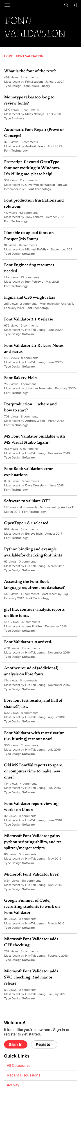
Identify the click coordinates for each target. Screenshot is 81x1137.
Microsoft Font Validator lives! (31, 875)
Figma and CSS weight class (29, 298)
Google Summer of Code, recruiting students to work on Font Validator (32, 907)
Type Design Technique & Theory (27, 86)
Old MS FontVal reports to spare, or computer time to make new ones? (33, 771)
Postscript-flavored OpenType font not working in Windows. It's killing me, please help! (32, 168)
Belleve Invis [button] (34, 533)
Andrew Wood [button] (35, 421)
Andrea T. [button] (67, 303)
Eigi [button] (65, 594)
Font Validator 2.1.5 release (28, 320)
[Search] (66, 5)
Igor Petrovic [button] (34, 281)
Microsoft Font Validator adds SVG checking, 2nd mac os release (31, 977)
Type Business (14, 118)
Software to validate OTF (27, 501)
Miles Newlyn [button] (34, 114)
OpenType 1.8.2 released (26, 523)
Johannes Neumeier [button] (39, 388)
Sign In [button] (15, 1044)
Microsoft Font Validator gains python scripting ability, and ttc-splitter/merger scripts (33, 842)
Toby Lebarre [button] (34, 217)
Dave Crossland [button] (36, 485)
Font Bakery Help (20, 378)
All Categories (18, 1066)
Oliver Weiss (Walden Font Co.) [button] (46, 185)
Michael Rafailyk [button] (36, 249)
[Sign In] (74, 5)
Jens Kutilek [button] (34, 626)
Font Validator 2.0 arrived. (28, 642)
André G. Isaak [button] (35, 146)
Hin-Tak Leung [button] (35, 330)
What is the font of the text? (30, 71)
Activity (13, 1085)
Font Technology (16, 150)
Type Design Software (19, 253)
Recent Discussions (23, 1075)
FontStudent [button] (34, 81)
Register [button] (44, 1044)
